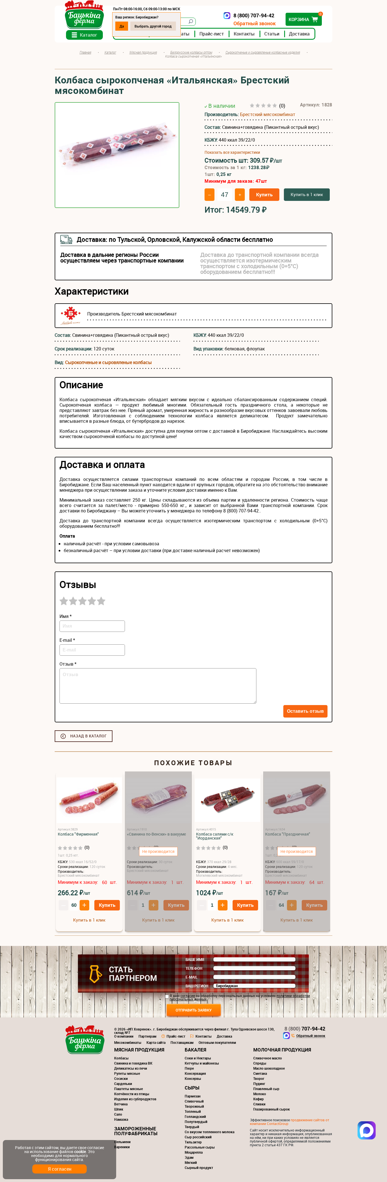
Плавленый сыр (266, 1088)
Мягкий (191, 1162)
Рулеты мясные (127, 1073)
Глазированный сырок (271, 1109)
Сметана (260, 1073)
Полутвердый (196, 1121)
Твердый (192, 1126)
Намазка (121, 1119)
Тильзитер (193, 1142)
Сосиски (121, 1078)
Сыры (192, 1087)
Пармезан (193, 1096)
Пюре (189, 1068)
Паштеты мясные (128, 1088)
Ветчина (120, 1104)
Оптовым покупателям (217, 1042)
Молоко (259, 1093)
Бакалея (195, 1049)
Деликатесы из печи (130, 1068)
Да (122, 26)
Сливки (259, 1104)
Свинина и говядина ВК (133, 1063)
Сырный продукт (199, 1167)
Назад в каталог (88, 736)
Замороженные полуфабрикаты (136, 1131)
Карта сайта (155, 1042)
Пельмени (122, 1141)
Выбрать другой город (153, 26)
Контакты (244, 33)
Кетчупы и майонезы (202, 1063)
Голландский (195, 1116)
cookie (80, 1151)
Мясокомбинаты (127, 1042)
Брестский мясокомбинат (267, 114)
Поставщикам (182, 1042)
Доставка (299, 33)
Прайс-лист (211, 33)
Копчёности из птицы (131, 1093)
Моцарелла (194, 1152)
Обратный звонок (254, 23)
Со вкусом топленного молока (209, 1132)
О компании (123, 1036)
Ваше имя (195, 959)
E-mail (191, 977)
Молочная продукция (282, 1049)
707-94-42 (304, 1028)
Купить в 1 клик (307, 194)
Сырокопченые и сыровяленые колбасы (108, 362)
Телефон (194, 968)
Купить (264, 194)
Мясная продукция (139, 1049)
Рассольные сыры (200, 1147)
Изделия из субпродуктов (135, 1099)
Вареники (122, 1147)
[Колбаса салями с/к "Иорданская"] (227, 800)
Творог (258, 1078)
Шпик (118, 1109)
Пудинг (259, 1083)
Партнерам (147, 1036)
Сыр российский (198, 1137)
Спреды (259, 1063)
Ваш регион (197, 985)
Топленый (193, 1111)
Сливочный (194, 1101)
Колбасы (121, 1058)
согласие (187, 995)
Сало (118, 1114)
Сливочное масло (267, 1058)
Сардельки (123, 1083)
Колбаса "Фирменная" (78, 834)
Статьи (271, 33)
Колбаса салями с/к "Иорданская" (214, 836)
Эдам (189, 1157)
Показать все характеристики (232, 152)
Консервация (195, 1073)
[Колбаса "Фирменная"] (89, 800)
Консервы (193, 1078)
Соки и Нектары (198, 1058)
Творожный (194, 1106)
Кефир (258, 1099)
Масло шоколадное (269, 1068)
